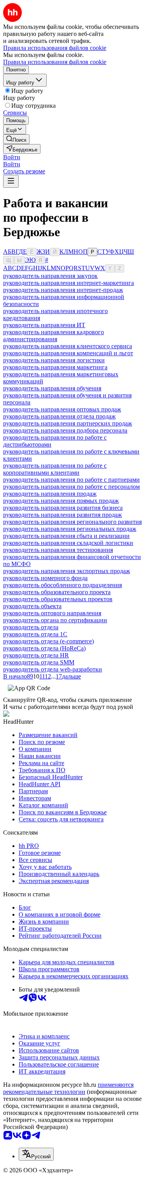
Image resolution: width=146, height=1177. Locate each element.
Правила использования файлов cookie (54, 62)
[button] (11, 157)
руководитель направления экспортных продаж (66, 571)
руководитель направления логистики (54, 360)
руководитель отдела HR (36, 655)
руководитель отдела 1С (35, 634)
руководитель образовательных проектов (58, 599)
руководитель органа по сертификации (55, 620)
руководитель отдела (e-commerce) (48, 641)
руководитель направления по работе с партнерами (71, 479)
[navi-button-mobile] (11, 181)
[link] (16, 139)
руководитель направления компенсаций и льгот (68, 353)
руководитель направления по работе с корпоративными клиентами (55, 469)
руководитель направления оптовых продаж (62, 409)
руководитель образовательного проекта (57, 592)
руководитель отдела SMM (38, 662)
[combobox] (36, 1154)
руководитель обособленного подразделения (62, 585)
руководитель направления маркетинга (55, 367)
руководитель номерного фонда (45, 578)
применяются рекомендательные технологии (68, 1088)
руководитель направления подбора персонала (65, 430)
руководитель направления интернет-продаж (63, 290)
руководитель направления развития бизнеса (63, 507)
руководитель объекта (32, 606)
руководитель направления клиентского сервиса (67, 346)
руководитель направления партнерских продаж (67, 423)
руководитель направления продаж (50, 493)
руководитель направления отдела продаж (59, 416)
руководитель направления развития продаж (62, 514)
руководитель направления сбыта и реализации (66, 535)
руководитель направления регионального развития (72, 521)
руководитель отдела (30, 627)
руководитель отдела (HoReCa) (44, 648)
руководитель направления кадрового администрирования (53, 335)
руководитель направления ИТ (44, 325)
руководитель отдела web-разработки (52, 669)
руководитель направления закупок (50, 275)
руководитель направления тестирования (58, 550)
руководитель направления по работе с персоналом (71, 486)
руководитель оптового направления (52, 613)
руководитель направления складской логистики (68, 543)
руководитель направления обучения (52, 388)
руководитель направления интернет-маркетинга (68, 283)
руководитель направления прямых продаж (61, 500)
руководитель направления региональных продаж (69, 528)
